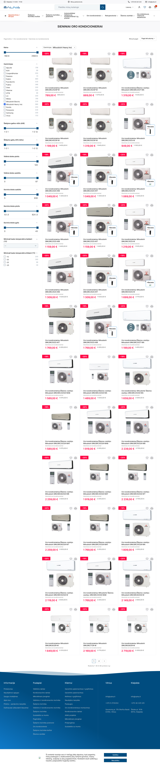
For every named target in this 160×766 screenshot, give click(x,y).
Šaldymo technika (40, 704)
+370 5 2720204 (112, 703)
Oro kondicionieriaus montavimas (77, 708)
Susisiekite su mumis (41, 715)
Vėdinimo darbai (39, 689)
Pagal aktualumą (147, 38)
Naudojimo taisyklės (72, 700)
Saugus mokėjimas (11, 696)
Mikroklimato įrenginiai (41, 696)
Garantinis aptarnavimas (74, 693)
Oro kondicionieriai (20, 39)
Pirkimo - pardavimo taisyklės (15, 704)
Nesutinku (115, 760)
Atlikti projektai (70, 715)
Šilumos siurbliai (39, 734)
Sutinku (115, 755)
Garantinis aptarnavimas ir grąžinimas (79, 689)
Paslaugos (69, 704)
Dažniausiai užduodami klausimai (16, 708)
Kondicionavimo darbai (41, 693)
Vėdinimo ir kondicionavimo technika (46, 700)
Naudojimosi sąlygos (11, 693)
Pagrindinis (8, 39)
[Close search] (96, 7)
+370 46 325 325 (137, 703)
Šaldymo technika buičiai (42, 730)
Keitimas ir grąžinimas (73, 696)
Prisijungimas (70, 723)
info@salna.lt (110, 697)
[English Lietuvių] (129, 7)
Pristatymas (8, 689)
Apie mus (7, 700)
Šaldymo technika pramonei (43, 723)
